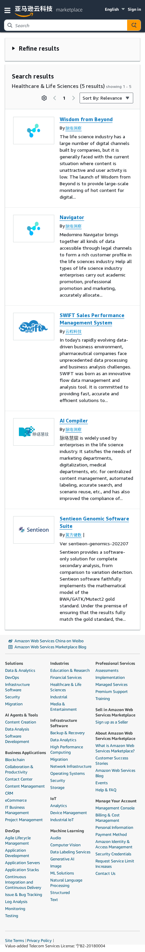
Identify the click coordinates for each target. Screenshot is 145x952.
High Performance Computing (66, 749)
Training (102, 698)
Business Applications (25, 752)
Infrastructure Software (17, 687)
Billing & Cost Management (107, 817)
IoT (53, 798)
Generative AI (62, 858)
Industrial (58, 696)
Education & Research (70, 670)
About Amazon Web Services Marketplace (115, 736)
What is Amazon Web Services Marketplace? (115, 748)
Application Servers (22, 862)
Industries (59, 663)
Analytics (58, 805)
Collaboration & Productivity (19, 769)
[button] (8, 10)
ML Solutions (62, 872)
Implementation (110, 677)
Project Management (24, 819)
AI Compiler (74, 420)
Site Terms (14, 940)
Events (101, 782)
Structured (60, 892)
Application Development (17, 853)
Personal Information (114, 827)
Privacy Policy (39, 940)
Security (12, 696)
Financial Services (66, 677)
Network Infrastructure (70, 766)
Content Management (25, 786)
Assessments (106, 670)
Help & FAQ (105, 789)
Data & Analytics (20, 670)
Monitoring (15, 908)
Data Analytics (63, 739)
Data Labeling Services (70, 851)
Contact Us (105, 873)
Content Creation (20, 721)
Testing (11, 915)
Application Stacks (22, 869)
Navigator (72, 217)
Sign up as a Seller (111, 721)
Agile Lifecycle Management (18, 840)
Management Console (115, 807)
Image (55, 865)
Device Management (68, 812)
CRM (9, 793)
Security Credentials (113, 853)
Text (54, 899)
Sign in (134, 9)
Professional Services (115, 663)
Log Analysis (16, 901)
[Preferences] (44, 98)
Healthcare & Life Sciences (65, 687)
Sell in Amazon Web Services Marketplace (115, 712)
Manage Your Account (116, 800)
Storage (57, 787)
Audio (55, 837)
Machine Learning (67, 830)
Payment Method (111, 834)
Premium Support (111, 691)
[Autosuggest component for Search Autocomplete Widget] (134, 25)
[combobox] (65, 25)
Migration (14, 703)
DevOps (12, 677)
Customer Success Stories (111, 760)
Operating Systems (67, 773)
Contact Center (18, 779)
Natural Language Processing (66, 883)
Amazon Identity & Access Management (114, 844)
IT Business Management (17, 810)
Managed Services (111, 684)
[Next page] (73, 98)
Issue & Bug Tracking (23, 894)
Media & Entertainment (63, 706)
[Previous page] (54, 98)
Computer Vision (65, 844)
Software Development (17, 739)
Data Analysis (17, 729)
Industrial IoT (62, 819)
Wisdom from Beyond (86, 119)
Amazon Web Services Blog (115, 773)
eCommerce (16, 800)
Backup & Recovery (67, 732)
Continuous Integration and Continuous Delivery (23, 882)
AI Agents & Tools (21, 714)
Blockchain (15, 759)
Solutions (14, 663)
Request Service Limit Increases (114, 863)
